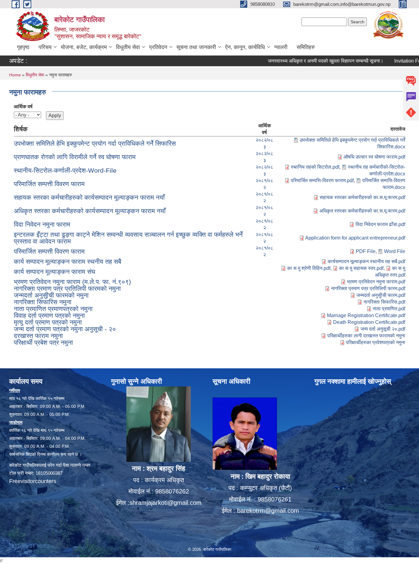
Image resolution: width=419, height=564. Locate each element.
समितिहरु (306, 47)
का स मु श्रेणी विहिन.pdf (308, 268)
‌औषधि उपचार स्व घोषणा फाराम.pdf (374, 156)
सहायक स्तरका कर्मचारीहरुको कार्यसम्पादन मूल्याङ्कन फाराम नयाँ (89, 197)
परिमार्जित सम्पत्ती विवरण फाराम (49, 183)
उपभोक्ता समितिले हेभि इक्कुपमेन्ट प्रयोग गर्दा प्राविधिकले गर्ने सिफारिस (95, 143)
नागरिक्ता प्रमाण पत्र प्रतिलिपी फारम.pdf (368, 288)
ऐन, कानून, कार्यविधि (245, 47)
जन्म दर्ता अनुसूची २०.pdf (382, 329)
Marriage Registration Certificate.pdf (366, 315)
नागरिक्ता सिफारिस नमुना (42, 301)
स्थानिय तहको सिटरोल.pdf (315, 167)
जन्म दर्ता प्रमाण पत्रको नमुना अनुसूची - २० (65, 328)
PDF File (365, 251)
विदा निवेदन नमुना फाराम (42, 224)
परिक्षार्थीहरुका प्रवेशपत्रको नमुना (375, 342)
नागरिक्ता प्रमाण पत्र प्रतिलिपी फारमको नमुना (67, 288)
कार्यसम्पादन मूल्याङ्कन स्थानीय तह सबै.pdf (366, 261)
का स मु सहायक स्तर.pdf (361, 268)
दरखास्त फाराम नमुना (38, 335)
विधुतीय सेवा (128, 47)
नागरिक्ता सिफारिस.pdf (384, 302)
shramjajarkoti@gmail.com (165, 502)
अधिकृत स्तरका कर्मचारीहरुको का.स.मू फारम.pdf (362, 210)
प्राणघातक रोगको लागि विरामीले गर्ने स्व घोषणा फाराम (75, 156)
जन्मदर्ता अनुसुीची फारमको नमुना (51, 295)
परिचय (45, 47)
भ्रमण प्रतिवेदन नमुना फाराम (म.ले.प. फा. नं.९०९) (72, 281)
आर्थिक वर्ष (23, 106)
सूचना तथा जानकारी (196, 47)
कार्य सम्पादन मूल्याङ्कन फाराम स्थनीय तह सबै (67, 261)
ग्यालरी (280, 47)
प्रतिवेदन (158, 47)
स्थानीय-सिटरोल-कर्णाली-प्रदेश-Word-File (65, 170)
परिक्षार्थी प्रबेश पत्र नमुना (43, 342)
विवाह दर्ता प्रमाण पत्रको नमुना (49, 315)
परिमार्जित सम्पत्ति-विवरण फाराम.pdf (322, 180)
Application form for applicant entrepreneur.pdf (355, 237)
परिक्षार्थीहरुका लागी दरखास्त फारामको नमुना (366, 335)
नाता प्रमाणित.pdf (389, 308)
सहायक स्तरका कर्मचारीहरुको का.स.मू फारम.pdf (362, 197)
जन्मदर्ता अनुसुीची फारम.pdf (380, 295)
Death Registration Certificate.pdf (369, 322)
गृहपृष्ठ (23, 47)
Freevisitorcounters (32, 481)
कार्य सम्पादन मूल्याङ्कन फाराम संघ (54, 271)
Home (15, 74)
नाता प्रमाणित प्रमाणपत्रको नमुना (53, 308)
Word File (394, 251)
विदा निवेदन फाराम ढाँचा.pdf (380, 224)
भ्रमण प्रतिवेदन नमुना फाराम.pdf (376, 281)
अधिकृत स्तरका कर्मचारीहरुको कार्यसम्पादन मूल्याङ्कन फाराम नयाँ (90, 210)
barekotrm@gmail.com (268, 510)
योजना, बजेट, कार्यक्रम (84, 47)
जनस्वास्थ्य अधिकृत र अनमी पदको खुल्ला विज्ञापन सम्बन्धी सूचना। (314, 60)
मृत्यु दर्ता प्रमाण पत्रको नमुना (48, 322)
